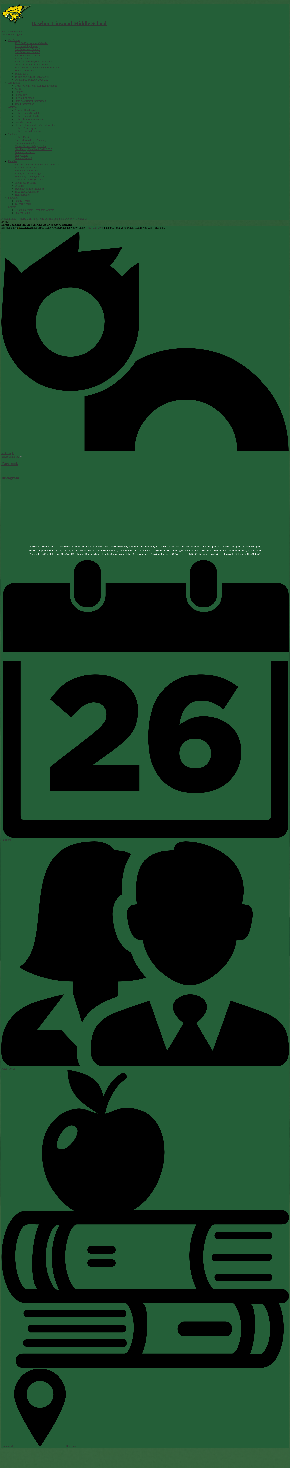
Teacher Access (23, 203)
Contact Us (81, 218)
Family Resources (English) (29, 173)
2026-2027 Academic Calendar (31, 43)
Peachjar (19, 185)
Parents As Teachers (25, 182)
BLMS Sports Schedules (28, 113)
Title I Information (24, 103)
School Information (25, 70)
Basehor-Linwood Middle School (69, 23)
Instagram (10, 478)
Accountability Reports (13, 218)
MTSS (18, 88)
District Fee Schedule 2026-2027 (32, 79)
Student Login (22, 212)
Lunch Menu (51, 218)
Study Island (21, 155)
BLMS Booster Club (26, 167)
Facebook (9, 463)
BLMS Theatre (23, 137)
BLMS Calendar (23, 58)
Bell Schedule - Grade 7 (27, 52)
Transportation (22, 194)
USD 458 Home (35, 218)
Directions (71, 1446)
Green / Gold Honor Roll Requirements (36, 85)
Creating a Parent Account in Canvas (34, 209)
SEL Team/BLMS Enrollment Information (37, 67)
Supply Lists (21, 73)
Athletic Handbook (25, 109)
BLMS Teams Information (29, 119)
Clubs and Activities (25, 143)
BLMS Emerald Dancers (28, 131)
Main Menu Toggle (11, 34)
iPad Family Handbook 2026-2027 (33, 149)
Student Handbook (25, 152)
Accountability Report (26, 46)
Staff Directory (67, 218)
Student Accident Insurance (29, 188)
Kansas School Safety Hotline (30, 146)
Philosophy (21, 94)
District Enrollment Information (31, 64)
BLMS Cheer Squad (26, 128)
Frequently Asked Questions (30, 176)
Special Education (24, 97)
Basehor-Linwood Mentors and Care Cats (37, 164)
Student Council (23, 158)
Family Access (22, 200)
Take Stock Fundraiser (27, 191)
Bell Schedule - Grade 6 (27, 49)
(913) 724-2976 (95, 227)
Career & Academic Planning (30, 140)
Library (19, 91)
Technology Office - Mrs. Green (32, 76)
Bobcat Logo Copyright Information (34, 61)
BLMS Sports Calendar (27, 116)
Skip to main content (12, 31)
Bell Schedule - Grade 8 (27, 55)
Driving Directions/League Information (35, 125)
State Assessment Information (30, 100)
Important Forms (23, 122)
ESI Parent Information (27, 170)
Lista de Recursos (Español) (29, 179)
